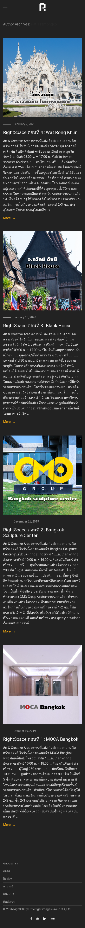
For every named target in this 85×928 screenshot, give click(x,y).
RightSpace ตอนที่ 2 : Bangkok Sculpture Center (33, 532)
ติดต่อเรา (9, 901)
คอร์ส (6, 871)
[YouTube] (37, 918)
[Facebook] (31, 918)
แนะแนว (8, 894)
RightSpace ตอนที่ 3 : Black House (37, 325)
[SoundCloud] (53, 918)
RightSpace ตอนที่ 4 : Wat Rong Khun (40, 132)
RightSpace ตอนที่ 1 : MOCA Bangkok (40, 739)
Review (8, 878)
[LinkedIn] (45, 918)
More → (9, 218)
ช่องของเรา (10, 863)
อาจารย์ (8, 886)
